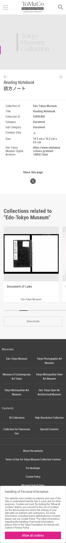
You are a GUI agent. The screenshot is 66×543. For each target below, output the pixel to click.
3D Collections (17, 417)
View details (33, 321)
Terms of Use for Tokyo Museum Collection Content (33, 459)
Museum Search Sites (33, 485)
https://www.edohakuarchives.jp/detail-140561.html (46, 151)
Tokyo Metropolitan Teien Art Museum (49, 376)
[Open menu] (5, 7)
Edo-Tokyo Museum (16, 358)
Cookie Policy (33, 476)
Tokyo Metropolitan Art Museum (16, 392)
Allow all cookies (33, 535)
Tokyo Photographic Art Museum (49, 361)
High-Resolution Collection (49, 417)
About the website (33, 450)
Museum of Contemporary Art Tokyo (17, 376)
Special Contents (49, 429)
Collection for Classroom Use (16, 431)
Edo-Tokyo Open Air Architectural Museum (49, 392)
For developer (33, 468)
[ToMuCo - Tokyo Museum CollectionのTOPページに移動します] (33, 7)
